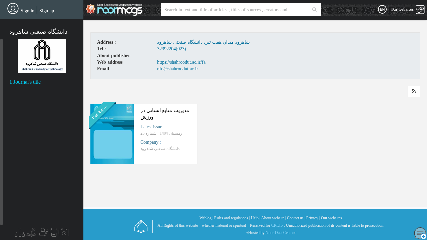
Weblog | (206, 218)
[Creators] (43, 234)
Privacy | (313, 218)
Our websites (331, 218)
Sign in (27, 10)
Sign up (46, 10)
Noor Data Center (280, 232)
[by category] (20, 234)
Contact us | (296, 218)
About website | (273, 218)
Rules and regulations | (232, 218)
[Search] (314, 9)
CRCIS (277, 225)
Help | (255, 218)
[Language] (382, 10)
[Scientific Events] (64, 234)
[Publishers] (54, 234)
